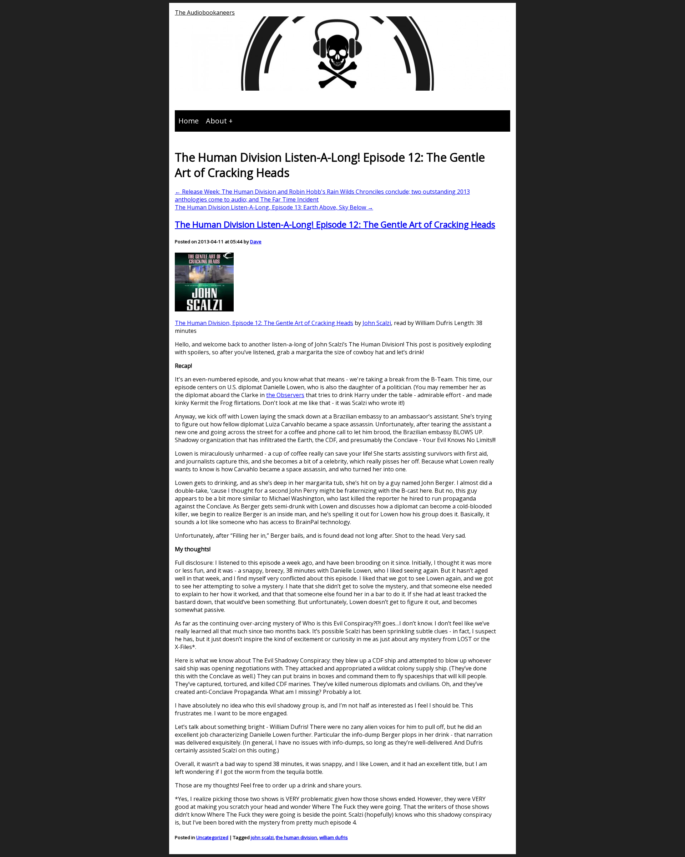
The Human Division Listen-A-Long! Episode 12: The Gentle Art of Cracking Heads (335, 224)
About (216, 121)
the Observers (285, 395)
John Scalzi (376, 323)
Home (188, 121)
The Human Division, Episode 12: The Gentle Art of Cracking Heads (264, 323)
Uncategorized (212, 837)
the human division (296, 837)
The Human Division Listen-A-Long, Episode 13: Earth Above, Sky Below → (274, 207)
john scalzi (262, 837)
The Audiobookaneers (205, 12)
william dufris (333, 837)
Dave (256, 241)
